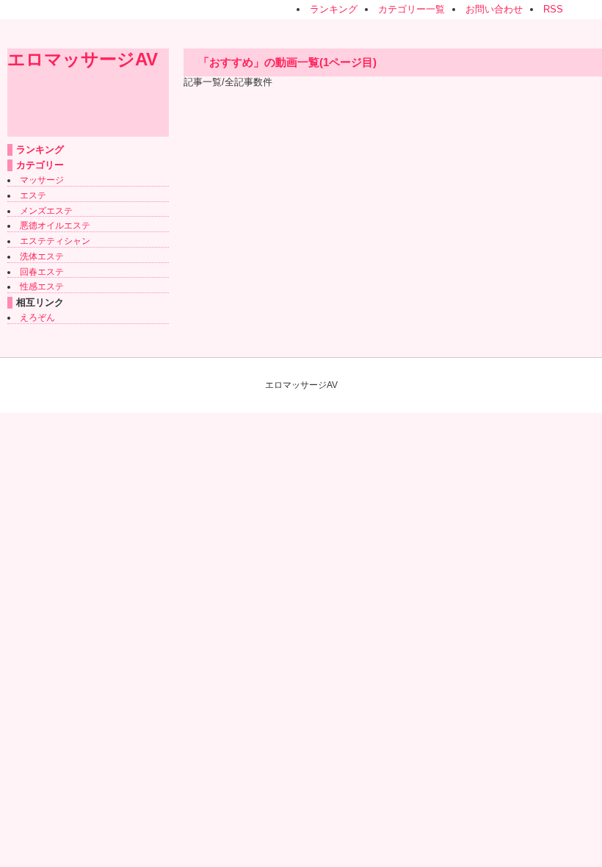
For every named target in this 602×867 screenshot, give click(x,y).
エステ (33, 195)
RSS (553, 9)
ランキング (334, 9)
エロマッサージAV (82, 59)
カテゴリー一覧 (411, 9)
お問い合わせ (494, 9)
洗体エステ (42, 256)
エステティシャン (55, 241)
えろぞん (37, 317)
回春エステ (42, 272)
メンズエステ (46, 211)
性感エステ (42, 286)
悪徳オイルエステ (55, 225)
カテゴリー (40, 164)
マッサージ (42, 180)
